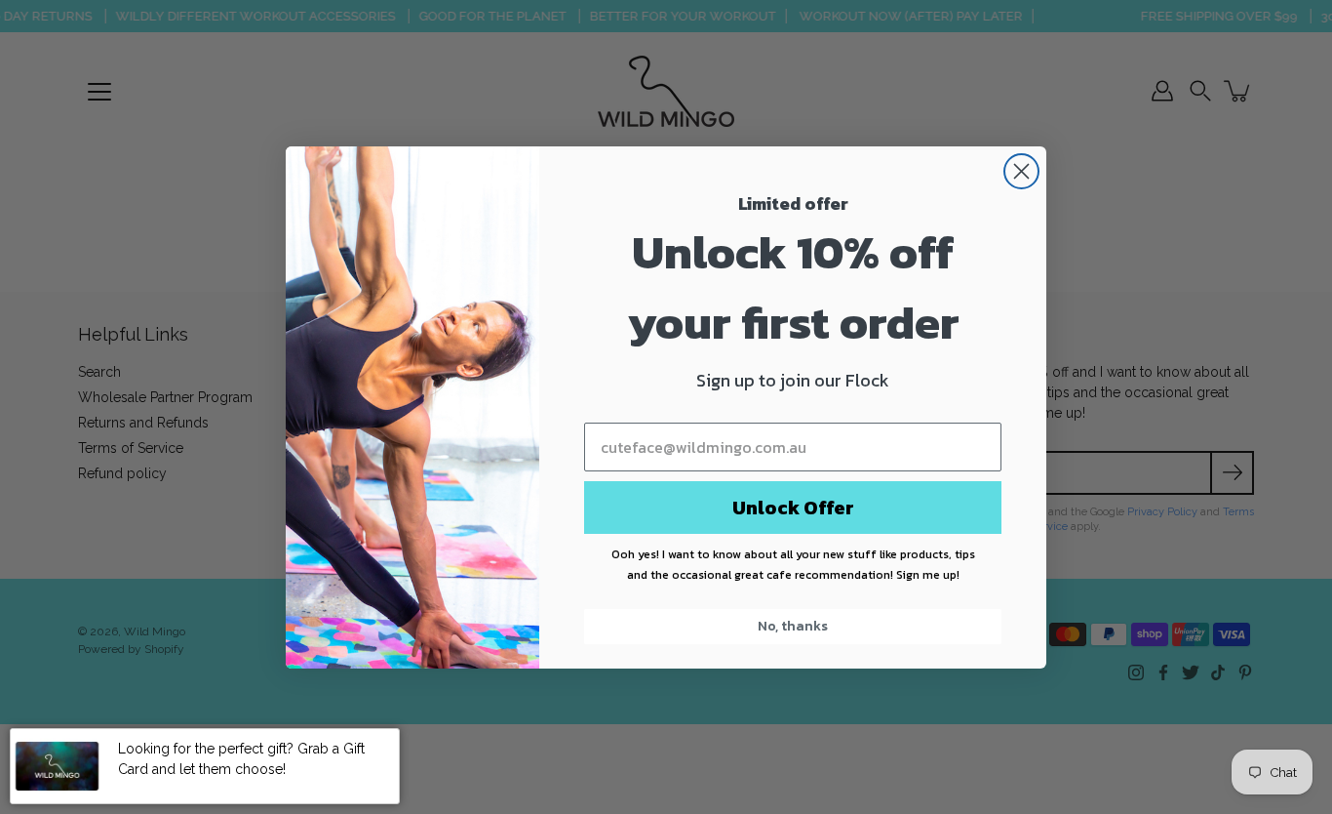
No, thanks (793, 626)
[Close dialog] (1021, 171)
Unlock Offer (793, 507)
